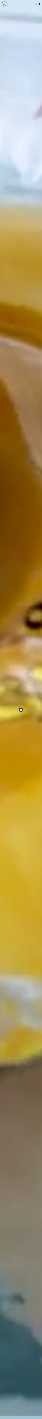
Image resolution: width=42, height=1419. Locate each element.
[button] (30, 4)
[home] (4, 4)
